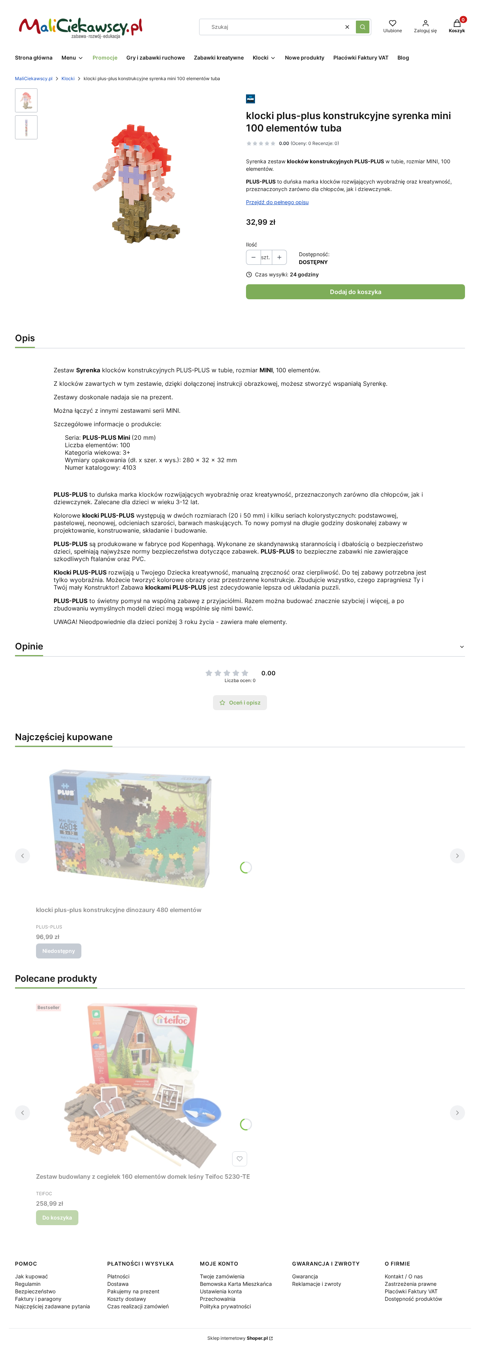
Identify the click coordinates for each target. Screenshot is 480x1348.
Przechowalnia (218, 1299)
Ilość (251, 244)
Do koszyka (57, 1217)
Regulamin (27, 1284)
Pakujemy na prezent (133, 1291)
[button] (362, 27)
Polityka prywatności (225, 1306)
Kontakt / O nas (404, 1276)
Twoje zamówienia (222, 1276)
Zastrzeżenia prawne (410, 1284)
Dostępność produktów (413, 1299)
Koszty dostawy (126, 1299)
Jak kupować (31, 1276)
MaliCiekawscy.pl (33, 78)
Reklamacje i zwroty (316, 1284)
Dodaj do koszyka (355, 292)
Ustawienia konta (221, 1291)
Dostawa (118, 1284)
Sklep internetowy (237, 1338)
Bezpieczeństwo (35, 1291)
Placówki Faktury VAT (411, 1291)
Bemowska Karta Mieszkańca (236, 1284)
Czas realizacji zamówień (138, 1306)
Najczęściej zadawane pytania (52, 1306)
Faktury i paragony (38, 1299)
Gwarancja (305, 1276)
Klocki (68, 78)
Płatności (118, 1276)
